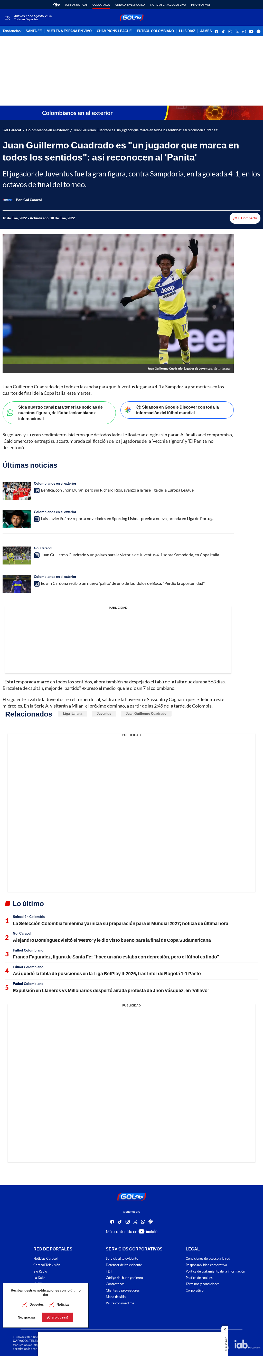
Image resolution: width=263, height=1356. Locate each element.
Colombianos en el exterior (47, 130)
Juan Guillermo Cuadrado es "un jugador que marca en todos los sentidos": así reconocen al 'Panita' (146, 130)
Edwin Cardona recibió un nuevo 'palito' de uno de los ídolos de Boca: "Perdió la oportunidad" (123, 583)
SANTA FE (34, 31)
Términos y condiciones (203, 1284)
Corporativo (194, 1290)
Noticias (63, 1304)
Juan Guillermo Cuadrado (146, 713)
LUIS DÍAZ (187, 31)
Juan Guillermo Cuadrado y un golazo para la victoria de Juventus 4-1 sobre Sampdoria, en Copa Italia (130, 554)
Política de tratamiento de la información (215, 1271)
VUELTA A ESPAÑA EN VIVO (69, 31)
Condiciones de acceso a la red (208, 1258)
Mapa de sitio (116, 1296)
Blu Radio (40, 1271)
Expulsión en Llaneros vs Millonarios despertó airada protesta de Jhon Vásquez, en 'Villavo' (111, 990)
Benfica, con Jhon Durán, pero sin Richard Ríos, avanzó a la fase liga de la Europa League (117, 489)
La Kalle (39, 1277)
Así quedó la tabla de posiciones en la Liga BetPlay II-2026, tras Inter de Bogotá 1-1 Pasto (107, 973)
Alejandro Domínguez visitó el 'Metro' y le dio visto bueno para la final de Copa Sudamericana (112, 940)
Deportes (37, 1304)
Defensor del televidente (124, 1265)
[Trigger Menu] (7, 18)
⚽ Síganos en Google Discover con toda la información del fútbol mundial (177, 409)
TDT (109, 1271)
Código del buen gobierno (124, 1277)
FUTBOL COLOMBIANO (155, 31)
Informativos (200, 4)
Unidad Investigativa (130, 4)
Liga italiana (72, 713)
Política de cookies (199, 1277)
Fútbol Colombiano (28, 950)
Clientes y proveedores (123, 1290)
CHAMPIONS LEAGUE (114, 31)
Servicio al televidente (122, 1258)
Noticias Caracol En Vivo (168, 4)
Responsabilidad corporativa (206, 1265)
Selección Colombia (29, 917)
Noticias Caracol (45, 1258)
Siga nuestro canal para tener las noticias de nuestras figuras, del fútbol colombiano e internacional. (60, 412)
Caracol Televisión (46, 1265)
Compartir (249, 218)
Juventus (104, 713)
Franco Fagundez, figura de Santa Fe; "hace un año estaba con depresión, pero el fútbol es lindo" (116, 956)
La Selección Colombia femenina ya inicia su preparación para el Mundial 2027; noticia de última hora (120, 923)
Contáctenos (115, 1284)
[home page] (56, 5)
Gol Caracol (101, 4)
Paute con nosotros (120, 1303)
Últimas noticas (76, 4)
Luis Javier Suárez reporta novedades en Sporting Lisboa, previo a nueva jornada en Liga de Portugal (128, 518)
